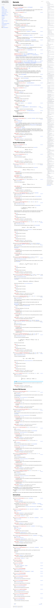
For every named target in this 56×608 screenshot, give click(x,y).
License (3, 22)
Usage (2, 19)
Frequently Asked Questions (5, 23)
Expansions (3, 8)
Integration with (5, 12)
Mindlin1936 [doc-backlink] (16, 304)
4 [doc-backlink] (20, 487)
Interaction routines (4, 9)
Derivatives (47, 148)
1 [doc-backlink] (18, 487)
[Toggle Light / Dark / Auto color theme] (42, 1)
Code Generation (4, 13)
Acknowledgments (4, 24)
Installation (3, 18)
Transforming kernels (48, 168)
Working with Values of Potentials (5, 15)
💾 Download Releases (5, 27)
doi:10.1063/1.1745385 (26, 305)
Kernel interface (48, 2)
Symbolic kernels (48, 37)
